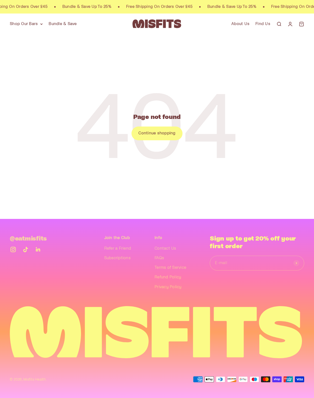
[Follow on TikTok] (25, 249)
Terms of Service (170, 267)
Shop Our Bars (24, 24)
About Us (240, 24)
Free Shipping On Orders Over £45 (157, 6)
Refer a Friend (117, 248)
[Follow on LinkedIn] (38, 249)
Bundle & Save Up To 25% (85, 6)
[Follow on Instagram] (13, 249)
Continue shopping (156, 133)
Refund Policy (168, 277)
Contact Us (165, 248)
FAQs (159, 258)
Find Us (262, 24)
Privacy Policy (168, 287)
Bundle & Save (63, 24)
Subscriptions (117, 258)
